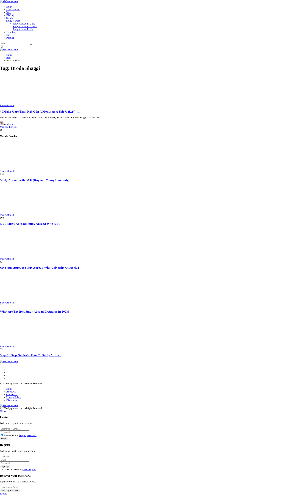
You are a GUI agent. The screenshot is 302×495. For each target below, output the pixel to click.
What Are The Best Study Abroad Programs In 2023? (35, 311)
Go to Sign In (29, 469)
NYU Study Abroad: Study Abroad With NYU (30, 223)
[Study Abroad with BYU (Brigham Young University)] (151, 155)
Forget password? (27, 435)
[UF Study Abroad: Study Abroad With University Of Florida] (151, 243)
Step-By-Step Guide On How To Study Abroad (30, 355)
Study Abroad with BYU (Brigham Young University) (34, 180)
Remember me (11, 435)
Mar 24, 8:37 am (8, 127)
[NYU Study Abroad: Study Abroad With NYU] (151, 199)
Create (3, 411)
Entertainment (7, 105)
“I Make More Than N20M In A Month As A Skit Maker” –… (40, 111)
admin (10, 124)
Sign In (3, 493)
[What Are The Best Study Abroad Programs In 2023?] (151, 286)
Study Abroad (7, 171)
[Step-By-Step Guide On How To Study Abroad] (151, 330)
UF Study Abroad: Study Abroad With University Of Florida (39, 267)
